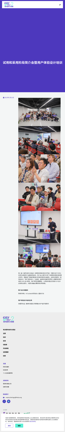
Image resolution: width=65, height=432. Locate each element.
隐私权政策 (32, 421)
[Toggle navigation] (60, 4)
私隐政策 (5, 370)
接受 (19, 426)
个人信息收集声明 (8, 373)
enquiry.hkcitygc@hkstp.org (14, 397)
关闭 (9, 426)
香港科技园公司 (7, 383)
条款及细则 (6, 367)
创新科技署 (6, 387)
